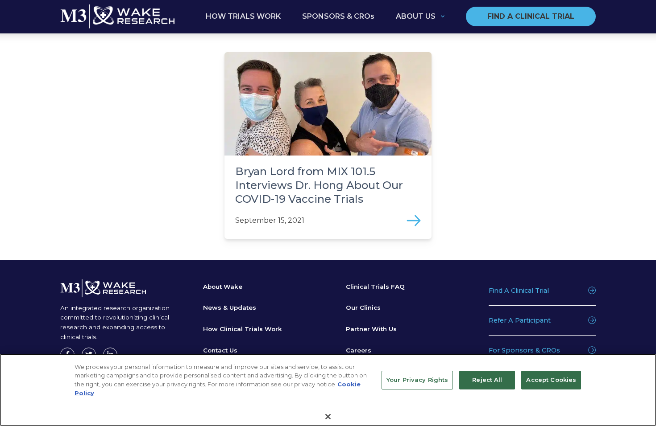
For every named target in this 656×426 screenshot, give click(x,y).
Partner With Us (371, 328)
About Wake (222, 286)
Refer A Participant (520, 320)
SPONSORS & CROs (338, 16)
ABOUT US (416, 16)
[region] (328, 390)
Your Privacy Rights (417, 379)
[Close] (328, 416)
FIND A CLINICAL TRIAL (530, 16)
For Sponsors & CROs (524, 350)
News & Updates (229, 307)
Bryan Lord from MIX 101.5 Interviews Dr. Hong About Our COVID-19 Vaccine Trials (319, 185)
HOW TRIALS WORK (243, 16)
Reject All (487, 379)
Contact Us (220, 350)
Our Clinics (363, 307)
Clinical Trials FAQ (375, 286)
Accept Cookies (551, 379)
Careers (358, 350)
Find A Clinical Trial (519, 291)
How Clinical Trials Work (242, 328)
